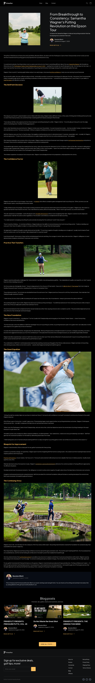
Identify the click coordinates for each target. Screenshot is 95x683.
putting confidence (55, 72)
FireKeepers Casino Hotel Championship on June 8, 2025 (29, 66)
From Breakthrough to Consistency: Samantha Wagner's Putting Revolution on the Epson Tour (68, 22)
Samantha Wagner (74, 64)
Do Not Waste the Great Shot (45, 621)
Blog (69, 670)
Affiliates (70, 673)
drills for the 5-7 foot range (70, 286)
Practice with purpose (10, 458)
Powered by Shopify (16, 679)
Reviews (70, 662)
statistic (37, 201)
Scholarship (71, 665)
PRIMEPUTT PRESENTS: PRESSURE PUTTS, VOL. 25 (15, 622)
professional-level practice (76, 140)
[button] (41, 3)
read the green (8, 80)
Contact (70, 668)
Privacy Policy (86, 662)
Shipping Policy (86, 665)
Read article (54, 45)
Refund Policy (86, 659)
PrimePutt (9, 679)
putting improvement (25, 557)
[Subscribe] (33, 669)
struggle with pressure (42, 213)
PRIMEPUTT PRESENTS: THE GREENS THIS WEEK (75, 622)
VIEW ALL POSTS (46, 644)
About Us (70, 659)
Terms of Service (87, 667)
